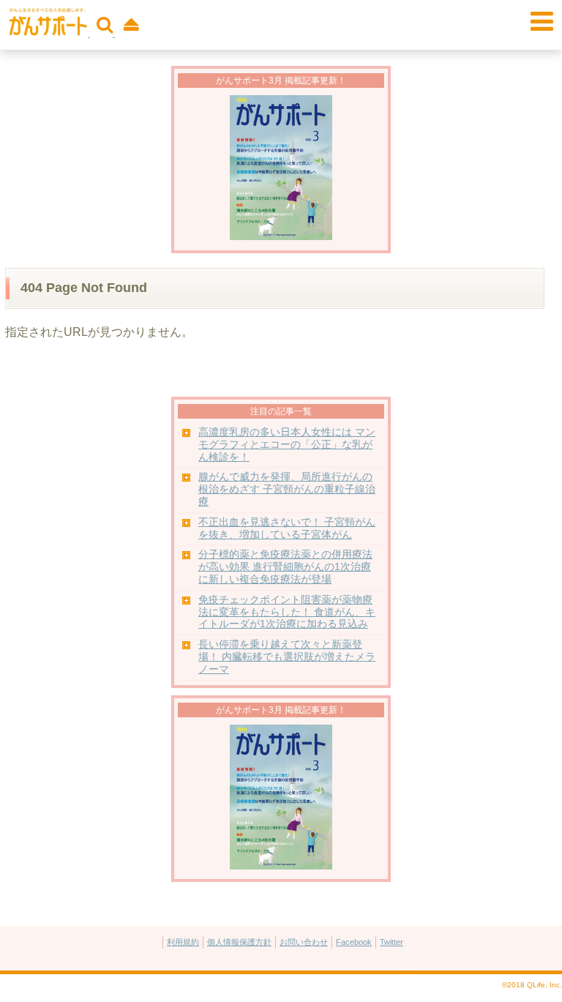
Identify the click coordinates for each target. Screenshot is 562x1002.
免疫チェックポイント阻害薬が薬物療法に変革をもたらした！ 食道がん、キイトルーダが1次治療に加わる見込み (286, 612)
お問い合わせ (304, 942)
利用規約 (183, 942)
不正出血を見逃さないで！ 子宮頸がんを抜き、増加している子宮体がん (286, 528)
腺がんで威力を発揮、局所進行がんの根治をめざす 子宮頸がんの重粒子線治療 (286, 489)
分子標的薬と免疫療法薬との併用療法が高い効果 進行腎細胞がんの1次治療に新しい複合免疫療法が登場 (285, 567)
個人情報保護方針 (239, 942)
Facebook (354, 942)
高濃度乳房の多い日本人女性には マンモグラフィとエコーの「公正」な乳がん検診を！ (286, 445)
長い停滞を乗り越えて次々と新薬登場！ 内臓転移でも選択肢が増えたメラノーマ (286, 657)
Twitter (391, 942)
